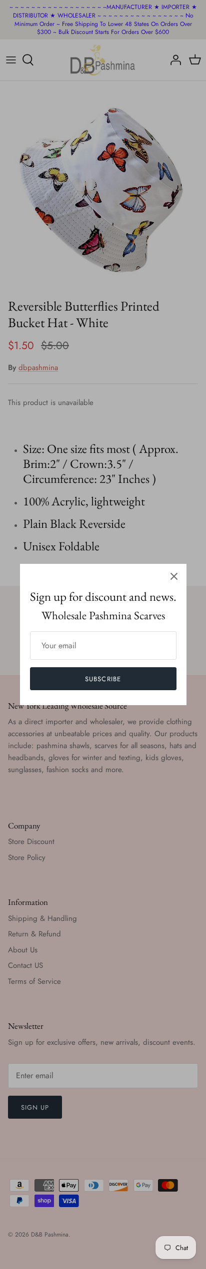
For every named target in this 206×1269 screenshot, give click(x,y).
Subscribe (102, 679)
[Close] (174, 576)
